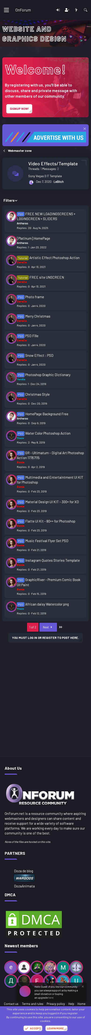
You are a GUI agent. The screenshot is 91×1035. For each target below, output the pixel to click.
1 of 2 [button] (32, 627)
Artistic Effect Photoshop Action (54, 258)
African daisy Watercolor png (47, 604)
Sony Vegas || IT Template (45, 176)
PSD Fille (31, 336)
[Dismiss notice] (84, 129)
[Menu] (6, 10)
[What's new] (76, 10)
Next (46, 627)
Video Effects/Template (53, 163)
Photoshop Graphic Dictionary (47, 375)
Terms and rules (32, 1004)
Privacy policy (56, 1004)
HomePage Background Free (46, 414)
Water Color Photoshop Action (47, 433)
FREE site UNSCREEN (46, 277)
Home (81, 1004)
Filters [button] (9, 200)
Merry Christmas (37, 316)
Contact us (11, 1004)
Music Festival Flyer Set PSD (46, 541)
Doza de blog (23, 871)
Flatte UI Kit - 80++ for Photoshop (50, 521)
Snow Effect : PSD (39, 355)
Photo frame (34, 297)
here (50, 997)
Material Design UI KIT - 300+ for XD (52, 502)
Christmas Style (37, 394)
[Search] (85, 10)
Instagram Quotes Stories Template (52, 560)
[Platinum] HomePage (33, 238)
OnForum (23, 9)
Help (71, 1004)
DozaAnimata (24, 886)
